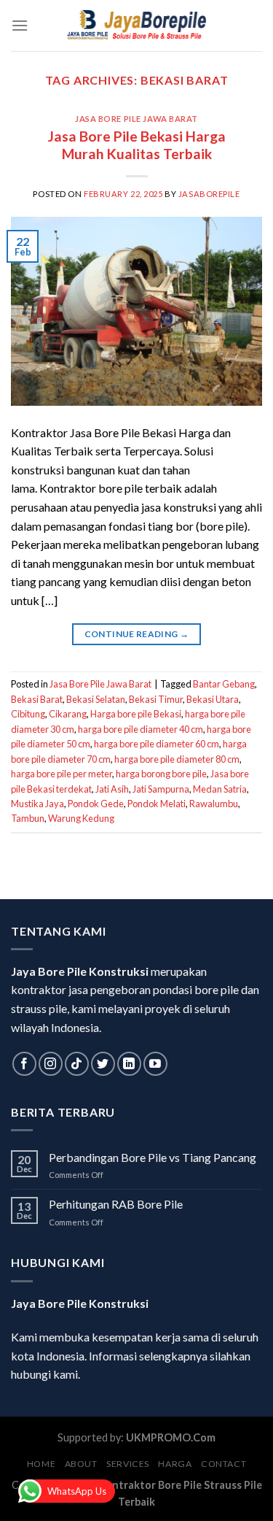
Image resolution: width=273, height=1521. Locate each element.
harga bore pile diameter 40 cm (140, 729)
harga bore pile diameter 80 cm (177, 759)
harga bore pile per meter (61, 773)
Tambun (27, 818)
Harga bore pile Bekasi (135, 714)
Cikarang (68, 714)
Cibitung (28, 714)
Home (41, 1463)
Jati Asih (112, 789)
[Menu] (19, 25)
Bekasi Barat (37, 699)
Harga (174, 1463)
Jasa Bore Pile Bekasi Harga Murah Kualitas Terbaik (137, 145)
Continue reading (136, 633)
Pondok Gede (96, 803)
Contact (223, 1463)
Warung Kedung (81, 818)
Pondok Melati (156, 803)
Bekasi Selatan (95, 699)
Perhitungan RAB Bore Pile (116, 1204)
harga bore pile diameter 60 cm (156, 744)
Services (127, 1463)
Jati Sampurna (160, 789)
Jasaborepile (209, 194)
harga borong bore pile (161, 773)
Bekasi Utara (212, 699)
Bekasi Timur (156, 699)
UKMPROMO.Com (170, 1437)
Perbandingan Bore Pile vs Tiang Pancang (152, 1157)
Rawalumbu (213, 803)
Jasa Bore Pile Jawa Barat (136, 118)
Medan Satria (220, 789)
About (81, 1463)
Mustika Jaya (37, 803)
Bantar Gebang (224, 684)
